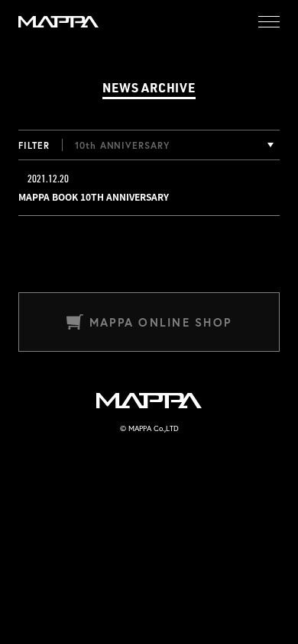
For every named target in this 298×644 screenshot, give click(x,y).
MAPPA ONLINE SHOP (160, 322)
